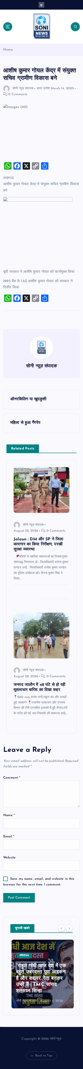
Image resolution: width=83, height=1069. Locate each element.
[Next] (69, 928)
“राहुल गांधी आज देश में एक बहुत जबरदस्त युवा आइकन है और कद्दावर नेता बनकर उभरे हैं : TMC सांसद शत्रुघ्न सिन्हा (40, 978)
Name (9, 815)
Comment (11, 777)
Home (8, 49)
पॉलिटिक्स (23, 955)
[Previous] (61, 928)
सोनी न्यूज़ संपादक (22, 88)
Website (9, 857)
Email (8, 836)
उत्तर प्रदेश (43, 88)
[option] (41, 974)
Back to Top (43, 1055)
